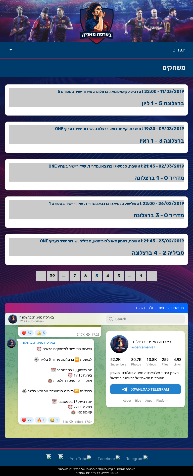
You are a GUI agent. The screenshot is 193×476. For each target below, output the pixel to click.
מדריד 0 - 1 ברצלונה (159, 177)
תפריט (178, 50)
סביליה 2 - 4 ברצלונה (158, 252)
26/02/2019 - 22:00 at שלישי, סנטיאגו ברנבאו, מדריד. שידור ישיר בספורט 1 (116, 203)
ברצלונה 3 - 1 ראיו (162, 140)
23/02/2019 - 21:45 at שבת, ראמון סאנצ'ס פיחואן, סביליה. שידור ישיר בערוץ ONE (112, 241)
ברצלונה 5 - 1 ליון (163, 103)
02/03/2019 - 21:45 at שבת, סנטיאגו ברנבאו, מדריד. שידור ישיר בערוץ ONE (116, 166)
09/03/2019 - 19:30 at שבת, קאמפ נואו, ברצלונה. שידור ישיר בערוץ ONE (119, 128)
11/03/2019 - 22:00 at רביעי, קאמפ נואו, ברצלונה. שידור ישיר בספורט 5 (121, 91)
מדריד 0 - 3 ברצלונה (159, 215)
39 (52, 276)
